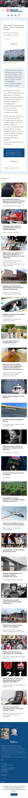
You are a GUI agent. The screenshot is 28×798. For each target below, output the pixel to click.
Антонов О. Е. (13, 768)
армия (16, 168)
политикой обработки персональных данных (14, 790)
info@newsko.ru (4, 775)
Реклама (3, 781)
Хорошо (14, 794)
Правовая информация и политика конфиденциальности (13, 757)
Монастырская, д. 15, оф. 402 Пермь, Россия (7, 770)
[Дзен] (8, 15)
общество (6, 168)
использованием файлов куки (14, 788)
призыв (12, 168)
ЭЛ (22, 752)
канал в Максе (10, 153)
